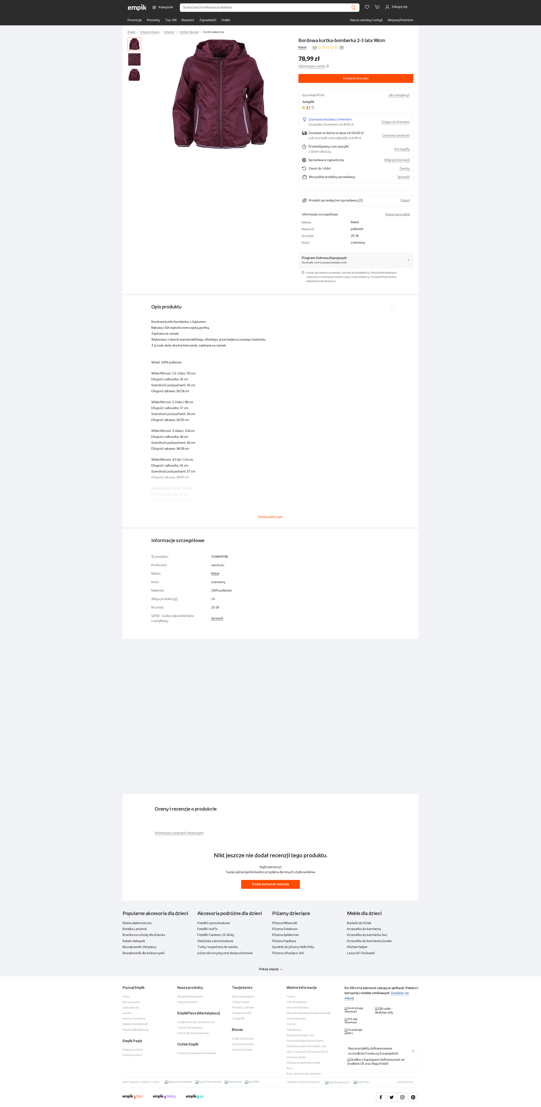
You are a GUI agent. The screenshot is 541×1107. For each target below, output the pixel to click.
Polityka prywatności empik (303, 1063)
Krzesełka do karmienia (364, 929)
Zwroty (291, 1024)
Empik (131, 32)
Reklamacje (294, 1030)
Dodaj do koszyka (356, 78)
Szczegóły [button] (402, 149)
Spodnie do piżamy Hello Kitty (293, 947)
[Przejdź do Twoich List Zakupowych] (367, 7)
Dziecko (169, 32)
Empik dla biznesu (243, 1038)
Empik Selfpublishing (135, 1030)
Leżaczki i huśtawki (361, 953)
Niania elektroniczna (137, 923)
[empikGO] (195, 1097)
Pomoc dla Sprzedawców (193, 1033)
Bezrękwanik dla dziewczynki (144, 953)
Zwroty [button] (404, 168)
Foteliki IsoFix (207, 929)
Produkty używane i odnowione (196, 1053)
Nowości (188, 20)
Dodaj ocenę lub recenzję (270, 884)
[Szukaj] (353, 7)
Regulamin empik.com (300, 1035)
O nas (126, 996)
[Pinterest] (413, 1097)
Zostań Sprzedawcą (189, 1027)
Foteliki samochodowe (213, 923)
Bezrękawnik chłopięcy (139, 947)
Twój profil (238, 1018)
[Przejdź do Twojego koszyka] (378, 7)
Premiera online (132, 1055)
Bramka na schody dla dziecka (144, 935)
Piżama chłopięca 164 (287, 953)
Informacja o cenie (311, 66)
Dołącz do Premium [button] (395, 122)
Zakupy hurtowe (242, 1049)
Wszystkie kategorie (189, 996)
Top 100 (170, 20)
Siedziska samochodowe (215, 941)
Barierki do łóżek (359, 923)
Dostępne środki (242, 1013)
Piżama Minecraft (284, 923)
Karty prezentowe (243, 1044)
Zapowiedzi (207, 20)
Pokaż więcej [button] (268, 969)
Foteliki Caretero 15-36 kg (215, 935)
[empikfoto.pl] (133, 1097)
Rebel (302, 47)
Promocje (135, 20)
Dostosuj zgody (296, 1057)
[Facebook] (380, 1097)
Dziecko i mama (149, 32)
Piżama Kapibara (284, 941)
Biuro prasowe (131, 1002)
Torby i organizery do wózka (217, 947)
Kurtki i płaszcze (213, 32)
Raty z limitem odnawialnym (304, 1074)
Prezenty (153, 20)
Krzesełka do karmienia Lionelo (369, 941)
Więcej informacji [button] (397, 160)
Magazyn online (132, 1049)
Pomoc (291, 996)
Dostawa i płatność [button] (396, 135)
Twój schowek (241, 1002)
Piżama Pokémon (285, 929)
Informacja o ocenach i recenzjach (179, 833)
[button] (220, 94)
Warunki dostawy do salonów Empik (309, 1013)
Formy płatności (296, 1018)
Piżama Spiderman (285, 935)
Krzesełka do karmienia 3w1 (367, 935)
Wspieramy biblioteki (135, 1024)
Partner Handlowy (134, 1018)
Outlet (225, 20)
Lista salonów (131, 1007)
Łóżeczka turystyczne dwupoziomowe (225, 953)
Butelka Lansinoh (135, 929)
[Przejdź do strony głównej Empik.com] (137, 7)
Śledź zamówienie (243, 996)
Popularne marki (187, 1002)
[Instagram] (402, 1097)
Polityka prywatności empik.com (306, 1046)
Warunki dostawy (297, 1007)
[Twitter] (391, 1097)
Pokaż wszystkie (397, 214)
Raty (289, 1068)
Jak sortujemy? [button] (399, 95)
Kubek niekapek (134, 941)
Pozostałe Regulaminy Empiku (305, 1041)
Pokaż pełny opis (270, 517)
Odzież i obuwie (188, 32)
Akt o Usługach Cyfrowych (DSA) (307, 1052)
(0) (341, 47)
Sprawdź (404, 177)
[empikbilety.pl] (164, 1097)
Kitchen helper (357, 947)
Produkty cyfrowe (243, 1007)
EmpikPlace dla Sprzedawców (195, 1022)
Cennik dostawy (297, 1002)
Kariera (127, 1013)
